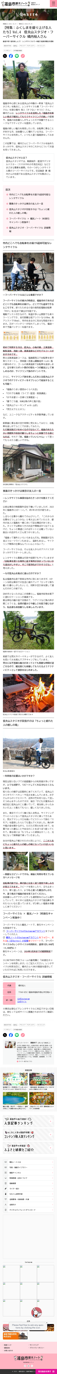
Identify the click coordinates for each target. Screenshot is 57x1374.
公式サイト (22, 1002)
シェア (11, 56)
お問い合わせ (8, 1350)
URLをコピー (23, 56)
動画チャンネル (15, 1172)
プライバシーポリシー (37, 1347)
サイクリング (41, 45)
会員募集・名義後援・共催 (19, 1199)
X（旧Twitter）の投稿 (17, 941)
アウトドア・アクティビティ (27, 45)
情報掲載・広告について (18, 1178)
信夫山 (15, 45)
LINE (17, 56)
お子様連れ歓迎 (18, 50)
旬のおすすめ (7, 45)
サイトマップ (34, 1345)
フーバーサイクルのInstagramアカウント (25, 931)
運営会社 (7, 1347)
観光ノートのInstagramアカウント (22, 937)
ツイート (5, 56)
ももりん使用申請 (16, 1194)
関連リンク (7, 1345)
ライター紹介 (14, 1188)
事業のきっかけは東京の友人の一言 (26, 204)
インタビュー (7, 50)
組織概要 (13, 1183)
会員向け (13, 1204)
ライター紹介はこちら (25, 1061)
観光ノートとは (15, 1162)
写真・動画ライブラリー (18, 1167)
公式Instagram (23, 999)
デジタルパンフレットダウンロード (23, 1210)
